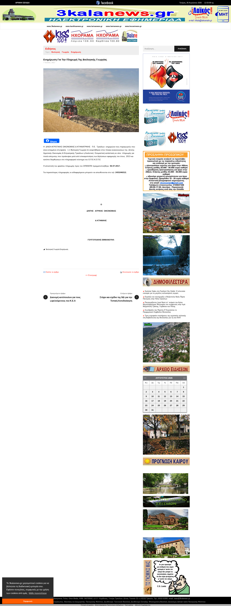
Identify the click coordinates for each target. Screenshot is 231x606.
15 (183, 396)
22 (183, 401)
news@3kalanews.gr (182, 598)
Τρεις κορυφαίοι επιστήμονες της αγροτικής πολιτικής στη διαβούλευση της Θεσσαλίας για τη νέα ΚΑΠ (164, 317)
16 (146, 401)
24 (152, 405)
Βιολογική (55, 52)
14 (177, 396)
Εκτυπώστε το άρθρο (131, 272)
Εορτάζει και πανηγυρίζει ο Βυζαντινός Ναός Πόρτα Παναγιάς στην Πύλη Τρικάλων (164, 298)
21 (177, 401)
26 (165, 405)
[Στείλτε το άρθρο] (44, 272)
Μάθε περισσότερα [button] (38, 593)
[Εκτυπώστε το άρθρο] (121, 272)
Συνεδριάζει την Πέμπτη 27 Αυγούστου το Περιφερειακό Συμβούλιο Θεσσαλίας (160, 311)
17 (152, 401)
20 (171, 401)
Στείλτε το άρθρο (52, 272)
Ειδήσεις (50, 48)
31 (152, 410)
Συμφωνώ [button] (27, 601)
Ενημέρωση (76, 52)
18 (159, 401)
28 (177, 405)
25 (159, 405)
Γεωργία (65, 52)
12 (165, 396)
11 (159, 396)
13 (171, 396)
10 (152, 396)
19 (165, 401)
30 (146, 410)
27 (171, 405)
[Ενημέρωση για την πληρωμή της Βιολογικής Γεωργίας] (91, 100)
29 (183, 405)
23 (146, 405)
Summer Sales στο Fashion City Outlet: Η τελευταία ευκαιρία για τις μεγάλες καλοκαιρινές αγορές (164, 292)
